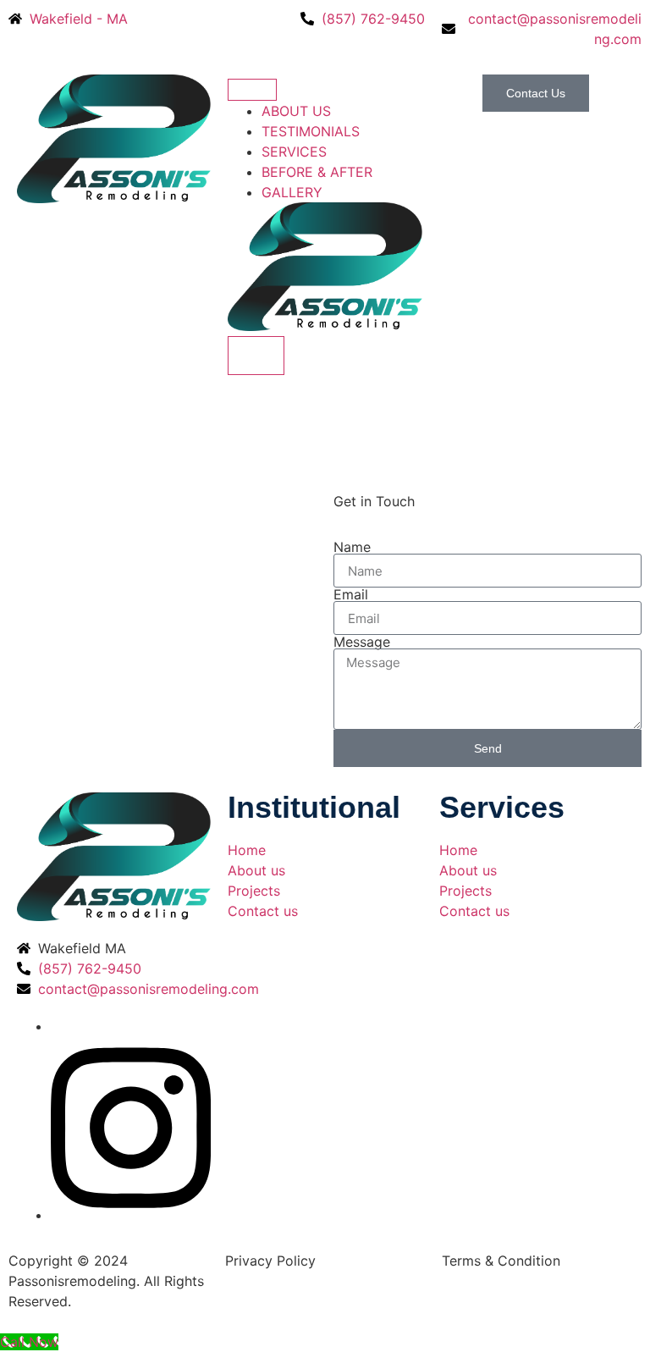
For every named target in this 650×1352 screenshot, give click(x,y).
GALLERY (292, 192)
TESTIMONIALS (311, 131)
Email (350, 594)
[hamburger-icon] (252, 90)
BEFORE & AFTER (317, 171)
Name (352, 547)
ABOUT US (296, 110)
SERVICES (294, 151)
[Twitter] (131, 1214)
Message (361, 641)
